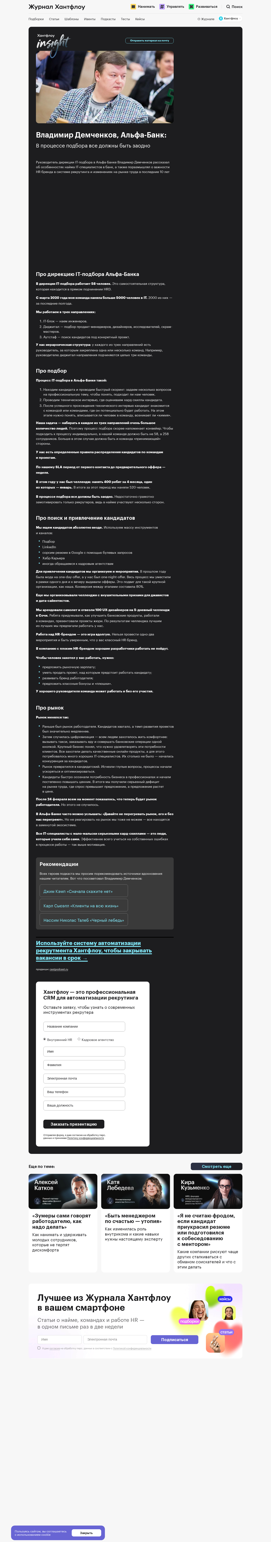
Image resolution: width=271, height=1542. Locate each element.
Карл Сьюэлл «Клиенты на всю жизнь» (81, 905)
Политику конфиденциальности (85, 1137)
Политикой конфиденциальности (132, 1348)
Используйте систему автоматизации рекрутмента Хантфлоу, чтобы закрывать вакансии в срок (94, 950)
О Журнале (206, 18)
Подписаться (174, 1339)
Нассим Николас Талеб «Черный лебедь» (84, 919)
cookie (46, 1534)
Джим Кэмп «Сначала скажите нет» (78, 891)
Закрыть (86, 1533)
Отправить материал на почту (149, 40)
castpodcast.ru (59, 969)
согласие (54, 1348)
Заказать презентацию (74, 1124)
